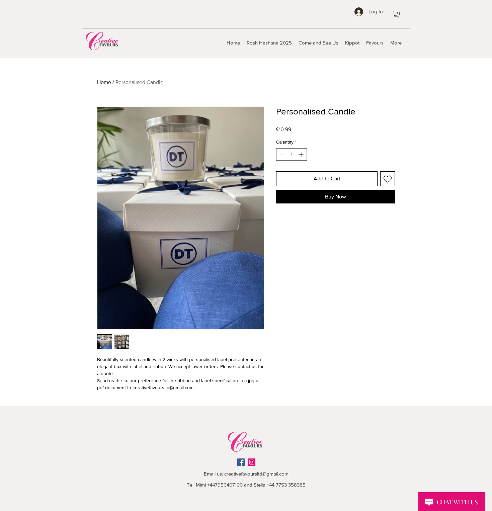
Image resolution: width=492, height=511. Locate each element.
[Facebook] (241, 462)
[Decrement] (281, 154)
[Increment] (302, 154)
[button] (397, 14)
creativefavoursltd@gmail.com (256, 474)
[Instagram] (251, 462)
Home (104, 82)
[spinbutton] (291, 154)
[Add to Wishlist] (387, 178)
